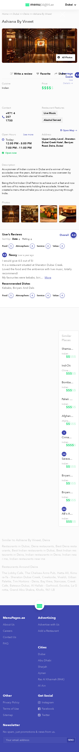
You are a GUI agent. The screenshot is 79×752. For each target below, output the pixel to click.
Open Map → (70, 130)
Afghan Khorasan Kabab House (68, 416)
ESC (62, 21)
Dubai (69, 4)
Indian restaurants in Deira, (44, 555)
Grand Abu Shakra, (22, 590)
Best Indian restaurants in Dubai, (34, 550)
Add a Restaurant (48, 631)
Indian (5, 88)
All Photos (67, 57)
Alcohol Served (52, 120)
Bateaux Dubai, (20, 585)
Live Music (50, 113)
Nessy (21, 255)
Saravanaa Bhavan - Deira (68, 459)
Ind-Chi (66, 365)
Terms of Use (11, 709)
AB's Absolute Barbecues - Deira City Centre (68, 514)
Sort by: (6, 239)
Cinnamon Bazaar (68, 437)
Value (58, 246)
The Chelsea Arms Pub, (40, 573)
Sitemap (8, 715)
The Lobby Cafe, (13, 573)
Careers (7, 631)
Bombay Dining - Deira (68, 382)
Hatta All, (63, 573)
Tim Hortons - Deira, (26, 581)
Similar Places (66, 338)
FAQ (5, 643)
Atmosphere (24, 246)
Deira (26, 13)
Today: (10, 140)
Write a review (23, 74)
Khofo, (40, 590)
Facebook (48, 709)
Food (7, 246)
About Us (8, 624)
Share (62, 74)
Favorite (45, 74)
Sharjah (42, 667)
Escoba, (64, 585)
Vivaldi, (62, 577)
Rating (26, 239)
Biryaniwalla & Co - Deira (68, 475)
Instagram (48, 702)
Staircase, (60, 581)
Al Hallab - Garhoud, (44, 585)
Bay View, (46, 581)
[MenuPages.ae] (39, 5)
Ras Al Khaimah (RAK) (51, 679)
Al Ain (42, 685)
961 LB (50, 590)
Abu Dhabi (44, 660)
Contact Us (9, 637)
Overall (68, 235)
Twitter (46, 715)
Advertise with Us (48, 624)
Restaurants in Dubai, (16, 546)
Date (15, 239)
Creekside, (49, 577)
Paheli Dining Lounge (68, 399)
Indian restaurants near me (27, 559)
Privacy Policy (11, 702)
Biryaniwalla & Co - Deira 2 (68, 492)
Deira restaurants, (43, 546)
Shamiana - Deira (68, 349)
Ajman (42, 673)
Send (71, 740)
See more (28, 134)
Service (43, 246)
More (48, 277)
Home (5, 13)
